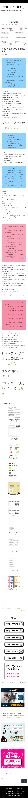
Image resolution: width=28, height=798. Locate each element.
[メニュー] (14, 1)
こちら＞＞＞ (10, 128)
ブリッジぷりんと (14, 7)
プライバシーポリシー (16, 793)
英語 (6, 598)
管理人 (15, 24)
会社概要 (19, 788)
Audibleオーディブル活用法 (13, 717)
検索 (2, 778)
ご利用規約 (9, 788)
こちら (12, 363)
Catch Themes (16, 795)
